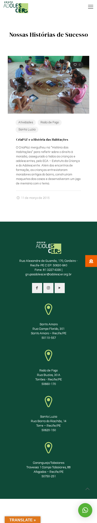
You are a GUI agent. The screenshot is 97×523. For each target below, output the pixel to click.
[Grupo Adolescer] (16, 7)
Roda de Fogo (49, 122)
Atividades (25, 122)
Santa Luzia (27, 129)
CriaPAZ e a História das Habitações (42, 140)
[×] (85, 510)
